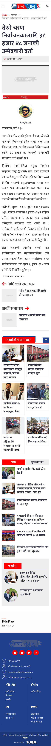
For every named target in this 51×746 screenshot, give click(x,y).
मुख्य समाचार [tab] (37, 462)
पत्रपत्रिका (10, 718)
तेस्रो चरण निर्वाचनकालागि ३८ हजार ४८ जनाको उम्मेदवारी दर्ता (23, 39)
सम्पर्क (8, 699)
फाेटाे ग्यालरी (36, 722)
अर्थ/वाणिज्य (36, 691)
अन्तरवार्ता (35, 714)
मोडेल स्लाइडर (37, 718)
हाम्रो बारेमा (10, 691)
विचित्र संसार (11, 714)
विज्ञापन (9, 695)
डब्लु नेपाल (25, 122)
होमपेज (4, 15)
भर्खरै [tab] (13, 462)
